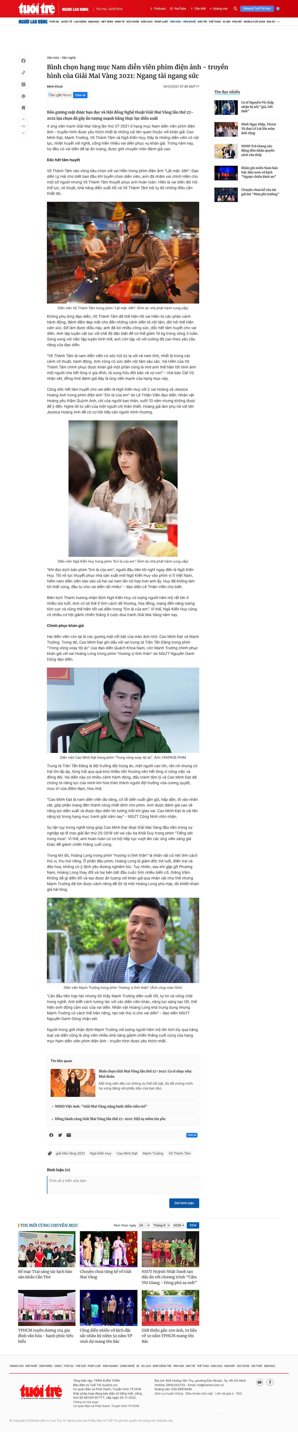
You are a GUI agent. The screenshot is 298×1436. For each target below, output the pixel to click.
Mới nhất (32, 1365)
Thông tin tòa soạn (85, 1402)
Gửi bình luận (184, 1203)
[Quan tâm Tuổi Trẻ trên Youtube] (259, 1382)
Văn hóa (178, 1365)
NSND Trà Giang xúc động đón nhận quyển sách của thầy (257, 150)
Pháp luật (161, 21)
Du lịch (146, 1365)
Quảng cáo (220, 8)
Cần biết (200, 8)
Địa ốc (271, 21)
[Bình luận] (23, 85)
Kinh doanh (110, 1365)
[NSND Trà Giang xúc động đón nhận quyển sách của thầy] (226, 151)
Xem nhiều (46, 1365)
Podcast (160, 8)
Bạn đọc (93, 21)
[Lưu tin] (23, 108)
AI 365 (226, 21)
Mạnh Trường (153, 1153)
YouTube (180, 8)
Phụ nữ (237, 21)
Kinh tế (120, 21)
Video (58, 1365)
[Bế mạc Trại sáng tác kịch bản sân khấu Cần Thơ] (46, 1249)
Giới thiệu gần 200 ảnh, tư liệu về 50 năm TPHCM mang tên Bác (169, 1336)
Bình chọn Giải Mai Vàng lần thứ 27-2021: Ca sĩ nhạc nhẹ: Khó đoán (145, 1074)
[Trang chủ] (33, 21)
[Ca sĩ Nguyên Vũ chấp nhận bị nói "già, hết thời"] (226, 107)
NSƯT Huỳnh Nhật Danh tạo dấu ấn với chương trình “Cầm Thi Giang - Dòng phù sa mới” (169, 1277)
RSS (239, 1393)
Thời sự (54, 21)
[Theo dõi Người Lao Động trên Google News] (60, 94)
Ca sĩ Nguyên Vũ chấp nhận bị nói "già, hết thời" (257, 106)
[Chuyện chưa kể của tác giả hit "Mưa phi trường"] (226, 195)
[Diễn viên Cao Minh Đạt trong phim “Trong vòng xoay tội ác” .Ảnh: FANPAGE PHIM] (123, 710)
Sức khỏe (132, 21)
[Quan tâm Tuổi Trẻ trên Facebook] (270, 1382)
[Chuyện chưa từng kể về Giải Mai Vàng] (108, 1249)
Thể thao (215, 21)
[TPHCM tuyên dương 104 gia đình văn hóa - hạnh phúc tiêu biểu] (46, 1308)
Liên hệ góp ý (225, 1393)
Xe (137, 1365)
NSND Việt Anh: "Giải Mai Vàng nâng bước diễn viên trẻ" (101, 1107)
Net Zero (107, 21)
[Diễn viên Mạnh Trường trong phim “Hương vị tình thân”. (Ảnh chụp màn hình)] (123, 940)
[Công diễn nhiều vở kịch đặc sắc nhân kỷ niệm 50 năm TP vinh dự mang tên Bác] (108, 1308)
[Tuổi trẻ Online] (41, 1391)
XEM (193, 1225)
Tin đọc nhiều (227, 92)
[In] (23, 97)
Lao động (80, 21)
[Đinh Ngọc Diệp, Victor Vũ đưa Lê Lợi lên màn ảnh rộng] (226, 129)
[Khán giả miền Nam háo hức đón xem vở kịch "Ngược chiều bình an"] (226, 173)
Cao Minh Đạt (126, 1153)
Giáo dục (147, 21)
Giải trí (202, 21)
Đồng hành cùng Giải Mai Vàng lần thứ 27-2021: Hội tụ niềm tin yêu (110, 1119)
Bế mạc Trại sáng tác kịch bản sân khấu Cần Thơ (45, 1274)
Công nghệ (127, 1365)
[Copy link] (23, 73)
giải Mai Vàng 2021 (70, 1153)
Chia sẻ (80, 95)
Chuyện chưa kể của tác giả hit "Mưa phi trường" (260, 192)
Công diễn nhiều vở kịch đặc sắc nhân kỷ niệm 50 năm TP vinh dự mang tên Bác (106, 1336)
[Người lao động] (75, 8)
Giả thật (256, 1365)
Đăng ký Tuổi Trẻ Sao (257, 8)
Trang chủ (16, 1365)
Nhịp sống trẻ (162, 1365)
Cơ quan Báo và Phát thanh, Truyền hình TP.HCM (106, 1406)
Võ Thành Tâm (180, 1153)
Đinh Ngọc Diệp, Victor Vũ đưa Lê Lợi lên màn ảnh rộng (258, 128)
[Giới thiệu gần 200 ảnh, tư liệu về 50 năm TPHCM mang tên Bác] (170, 1308)
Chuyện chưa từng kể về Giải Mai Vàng (105, 1274)
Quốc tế (66, 21)
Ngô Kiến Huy (100, 1153)
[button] (23, 119)
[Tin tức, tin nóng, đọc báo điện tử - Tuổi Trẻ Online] (40, 8)
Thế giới (80, 1365)
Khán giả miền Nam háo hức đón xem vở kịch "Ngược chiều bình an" (259, 172)
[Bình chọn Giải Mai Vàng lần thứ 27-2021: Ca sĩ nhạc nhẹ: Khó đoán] (73, 1083)
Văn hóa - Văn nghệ (183, 21)
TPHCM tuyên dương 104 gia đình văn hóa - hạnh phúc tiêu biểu (45, 1336)
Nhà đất (229, 1365)
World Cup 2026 (254, 21)
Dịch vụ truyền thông (169, 1393)
